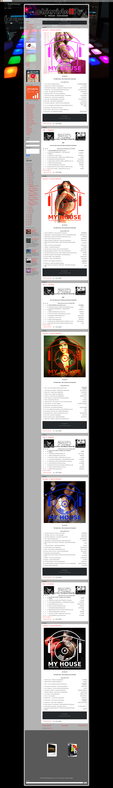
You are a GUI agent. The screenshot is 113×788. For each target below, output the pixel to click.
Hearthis (28, 64)
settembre (31, 177)
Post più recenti (46, 725)
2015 (29, 217)
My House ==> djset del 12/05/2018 (52, 479)
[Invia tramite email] (56, 123)
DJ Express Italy (29, 29)
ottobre (30, 175)
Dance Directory (29, 111)
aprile (30, 207)
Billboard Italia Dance (30, 104)
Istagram (28, 54)
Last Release (29, 37)
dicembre (31, 172)
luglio (30, 180)
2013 (29, 221)
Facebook (28, 56)
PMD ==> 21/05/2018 (48, 284)
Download (28, 38)
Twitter (27, 59)
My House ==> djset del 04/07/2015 (34, 250)
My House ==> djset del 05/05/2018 (52, 625)
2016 (29, 216)
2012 (29, 222)
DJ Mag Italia (29, 129)
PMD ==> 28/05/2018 (48, 130)
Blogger (71, 778)
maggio (30, 184)
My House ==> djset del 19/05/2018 (52, 333)
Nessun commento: (47, 123)
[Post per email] (53, 123)
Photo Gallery (29, 26)
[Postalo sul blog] (57, 123)
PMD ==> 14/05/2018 (48, 437)
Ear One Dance (29, 109)
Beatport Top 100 (29, 114)
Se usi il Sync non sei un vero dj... (35, 239)
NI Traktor (28, 134)
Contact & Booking (30, 27)
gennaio (30, 212)
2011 (29, 224)
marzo (30, 208)
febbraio (30, 210)
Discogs (27, 126)
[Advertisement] (50, 737)
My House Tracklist (30, 122)
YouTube (28, 58)
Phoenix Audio (29, 125)
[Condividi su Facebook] (59, 123)
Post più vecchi (82, 725)
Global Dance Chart (30, 108)
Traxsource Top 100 (30, 117)
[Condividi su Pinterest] (61, 123)
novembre (31, 174)
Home (27, 23)
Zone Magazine (29, 131)
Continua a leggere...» (47, 170)
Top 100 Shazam (29, 115)
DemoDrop (28, 62)
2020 (29, 167)
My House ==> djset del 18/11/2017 (34, 269)
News (27, 35)
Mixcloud (28, 61)
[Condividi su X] (58, 123)
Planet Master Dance (30, 30)
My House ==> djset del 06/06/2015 (34, 230)
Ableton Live (28, 133)
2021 (29, 165)
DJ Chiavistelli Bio (29, 24)
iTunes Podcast (29, 112)
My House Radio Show (31, 32)
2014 (29, 219)
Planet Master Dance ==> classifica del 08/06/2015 (34, 260)
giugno (30, 182)
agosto (30, 179)
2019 (29, 169)
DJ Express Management (31, 123)
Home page (64, 725)
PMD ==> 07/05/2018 (48, 584)
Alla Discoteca (29, 128)
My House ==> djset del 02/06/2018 (52, 30)
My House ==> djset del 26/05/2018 (52, 179)
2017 (29, 214)
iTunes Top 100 (29, 118)
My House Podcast (30, 34)
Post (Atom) (49, 728)
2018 (29, 170)
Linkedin (28, 65)
